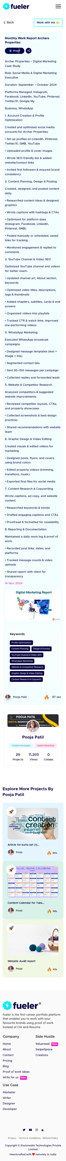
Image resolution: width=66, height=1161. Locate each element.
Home (7, 1044)
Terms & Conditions (29, 1138)
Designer (9, 1103)
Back (10, 22)
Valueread (46, 1044)
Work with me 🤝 (48, 22)
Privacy (12, 1138)
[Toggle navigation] (58, 6)
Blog (6, 1066)
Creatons (42, 1055)
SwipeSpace (44, 1049)
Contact (8, 1055)
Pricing (7, 1060)
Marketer (9, 1092)
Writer (7, 1098)
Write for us (14, 1077)
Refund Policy (50, 1138)
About (7, 1049)
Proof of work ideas (16, 1072)
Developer (10, 1109)
